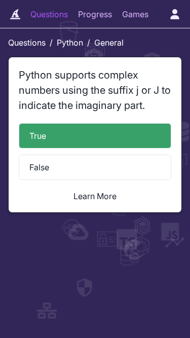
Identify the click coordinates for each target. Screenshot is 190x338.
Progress (95, 14)
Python (70, 42)
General (109, 42)
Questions (49, 14)
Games (135, 14)
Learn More (95, 196)
